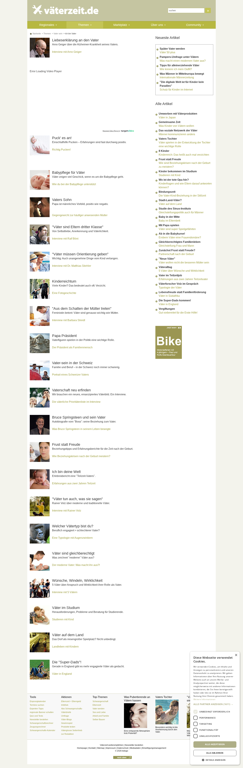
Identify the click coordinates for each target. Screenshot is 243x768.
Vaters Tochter (163, 697)
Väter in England (62, 673)
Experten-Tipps (36, 709)
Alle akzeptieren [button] (215, 744)
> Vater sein (56, 33)
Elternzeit (97, 705)
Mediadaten (135, 748)
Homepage (82, 748)
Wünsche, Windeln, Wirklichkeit (77, 580)
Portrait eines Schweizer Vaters (70, 374)
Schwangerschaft (100, 701)
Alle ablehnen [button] (214, 753)
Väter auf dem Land (67, 635)
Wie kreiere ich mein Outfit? (176, 69)
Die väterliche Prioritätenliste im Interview (76, 401)
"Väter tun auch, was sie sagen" (77, 499)
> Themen (46, 33)
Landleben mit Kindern (65, 646)
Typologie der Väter (170, 287)
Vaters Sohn (62, 200)
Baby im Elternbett (169, 220)
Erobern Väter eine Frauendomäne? (180, 237)
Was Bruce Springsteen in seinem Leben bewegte (81, 429)
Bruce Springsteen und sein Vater (78, 417)
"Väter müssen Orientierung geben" (80, 254)
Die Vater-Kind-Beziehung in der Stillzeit (182, 195)
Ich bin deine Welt (66, 472)
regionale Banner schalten (42, 712)
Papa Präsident (64, 336)
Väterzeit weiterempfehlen (111, 745)
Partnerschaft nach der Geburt (176, 254)
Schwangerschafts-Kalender (42, 730)
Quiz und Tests (36, 716)
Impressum (111, 748)
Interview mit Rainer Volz (66, 510)
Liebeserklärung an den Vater (75, 40)
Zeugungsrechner (38, 727)
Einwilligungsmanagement (154, 748)
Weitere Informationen (204, 699)
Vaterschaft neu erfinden (71, 390)
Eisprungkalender (38, 701)
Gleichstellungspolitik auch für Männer (181, 212)
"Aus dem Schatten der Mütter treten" (81, 308)
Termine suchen (37, 705)
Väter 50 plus (167, 52)
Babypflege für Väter (68, 172)
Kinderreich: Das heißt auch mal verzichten (184, 154)
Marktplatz (120, 25)
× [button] (236, 655)
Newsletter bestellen (39, 719)
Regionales (46, 25)
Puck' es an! (62, 138)
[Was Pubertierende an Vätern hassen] (137, 715)
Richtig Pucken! (61, 149)
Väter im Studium (66, 608)
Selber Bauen (99, 719)
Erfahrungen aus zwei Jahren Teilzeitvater (183, 279)
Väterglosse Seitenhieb (71, 730)
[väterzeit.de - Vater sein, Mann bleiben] (68, 9)
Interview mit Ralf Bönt (65, 238)
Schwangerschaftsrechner (41, 723)
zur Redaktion (67, 734)
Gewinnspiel (66, 723)
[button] (214, 704)
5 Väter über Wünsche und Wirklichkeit (181, 270)
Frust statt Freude (66, 444)
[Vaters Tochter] (168, 712)
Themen (83, 25)
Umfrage (65, 716)
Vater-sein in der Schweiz (72, 363)
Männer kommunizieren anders (177, 134)
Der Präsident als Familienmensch (72, 347)
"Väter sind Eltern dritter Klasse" (77, 227)
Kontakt (92, 748)
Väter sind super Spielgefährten (177, 229)
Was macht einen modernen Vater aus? (183, 60)
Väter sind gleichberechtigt (73, 553)
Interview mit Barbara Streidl (68, 320)
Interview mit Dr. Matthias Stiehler (71, 265)
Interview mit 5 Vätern (64, 592)
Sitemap (100, 748)
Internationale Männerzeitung (177, 77)
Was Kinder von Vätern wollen (176, 125)
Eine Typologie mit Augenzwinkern (72, 537)
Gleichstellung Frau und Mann (176, 245)
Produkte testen (68, 727)
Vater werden (98, 709)
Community (193, 25)
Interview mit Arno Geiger (66, 51)
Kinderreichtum (64, 281)
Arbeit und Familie (101, 716)
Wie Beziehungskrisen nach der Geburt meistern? (81, 456)
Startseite (36, 33)
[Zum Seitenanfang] (122, 757)
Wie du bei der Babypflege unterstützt (74, 184)
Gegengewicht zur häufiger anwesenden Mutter (79, 215)
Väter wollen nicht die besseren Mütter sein (184, 262)
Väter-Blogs (66, 719)
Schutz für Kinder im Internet (176, 89)
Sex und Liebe (99, 712)
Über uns (157, 25)
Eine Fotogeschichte (64, 293)
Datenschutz (122, 748)
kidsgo (125, 751)
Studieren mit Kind (63, 619)
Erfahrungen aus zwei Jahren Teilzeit (73, 483)
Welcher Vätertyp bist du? (72, 526)
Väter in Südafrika (169, 295)
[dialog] (215, 708)
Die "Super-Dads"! (66, 662)
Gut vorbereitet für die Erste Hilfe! (178, 312)
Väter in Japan (167, 117)
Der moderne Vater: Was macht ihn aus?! (76, 565)
